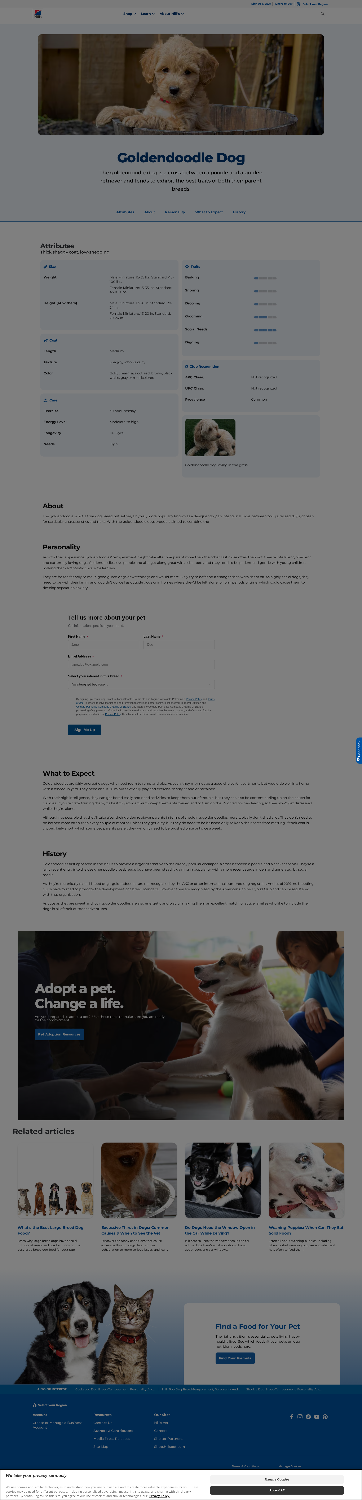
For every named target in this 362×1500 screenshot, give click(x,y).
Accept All (277, 1490)
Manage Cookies (277, 1479)
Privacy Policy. (159, 1496)
